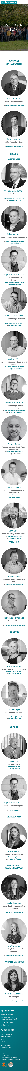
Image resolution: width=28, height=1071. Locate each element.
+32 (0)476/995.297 (15, 673)
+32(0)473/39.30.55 (15, 244)
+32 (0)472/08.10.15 (15, 769)
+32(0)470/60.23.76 (15, 719)
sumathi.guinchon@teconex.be (15, 1001)
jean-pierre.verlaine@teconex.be (15, 410)
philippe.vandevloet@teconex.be (15, 198)
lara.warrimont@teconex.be (14, 955)
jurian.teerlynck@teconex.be (15, 495)
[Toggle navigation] (25, 2)
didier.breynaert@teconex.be (15, 242)
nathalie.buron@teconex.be (14, 671)
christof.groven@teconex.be (14, 584)
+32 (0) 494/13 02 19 (15, 497)
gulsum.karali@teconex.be (15, 857)
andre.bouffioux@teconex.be (15, 105)
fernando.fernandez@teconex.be (15, 625)
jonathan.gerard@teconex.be (14, 367)
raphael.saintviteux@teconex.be (14, 282)
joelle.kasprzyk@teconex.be (14, 912)
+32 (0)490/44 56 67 (15, 412)
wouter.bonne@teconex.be (15, 451)
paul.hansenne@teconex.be (14, 146)
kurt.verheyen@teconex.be (15, 717)
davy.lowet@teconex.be (14, 536)
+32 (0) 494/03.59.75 (15, 369)
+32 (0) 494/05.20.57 (15, 859)
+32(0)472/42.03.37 (15, 284)
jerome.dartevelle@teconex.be (14, 323)
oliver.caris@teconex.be (15, 766)
